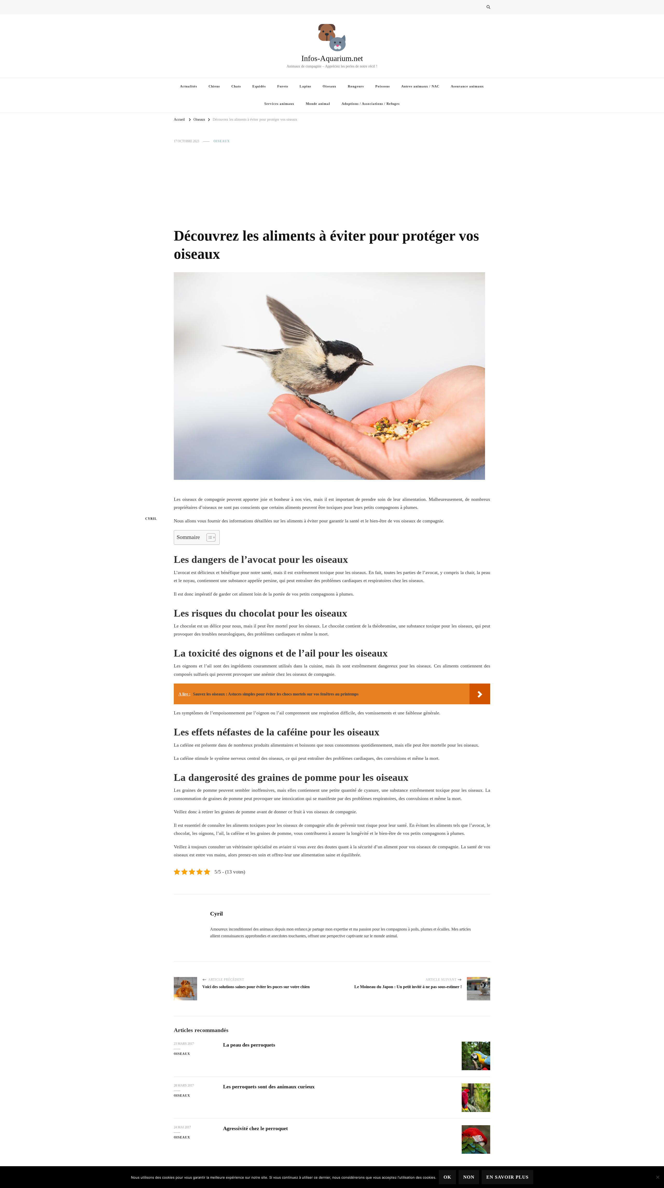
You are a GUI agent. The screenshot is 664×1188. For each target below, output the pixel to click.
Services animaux (279, 104)
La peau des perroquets (249, 1045)
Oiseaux (329, 86)
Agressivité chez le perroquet (255, 1128)
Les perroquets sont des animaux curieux (269, 1086)
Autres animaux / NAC (420, 86)
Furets (282, 86)
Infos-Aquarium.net (332, 58)
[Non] (657, 1177)
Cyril (151, 519)
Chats (236, 86)
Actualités (188, 86)
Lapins (305, 86)
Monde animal (318, 104)
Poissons (382, 86)
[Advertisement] (332, 185)
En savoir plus (507, 1177)
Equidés (259, 86)
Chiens (214, 86)
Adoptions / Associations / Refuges (371, 104)
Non (468, 1177)
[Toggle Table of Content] (208, 537)
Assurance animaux (467, 86)
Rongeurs (356, 86)
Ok (447, 1177)
